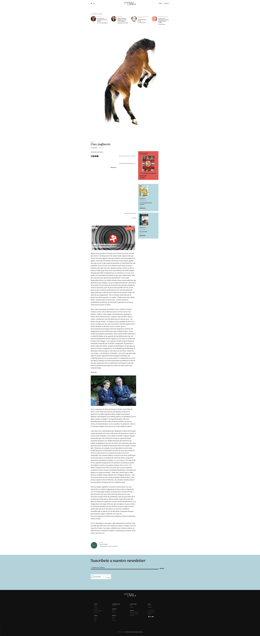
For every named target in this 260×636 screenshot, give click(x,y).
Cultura (95, 605)
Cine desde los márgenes (148, 173)
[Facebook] (92, 156)
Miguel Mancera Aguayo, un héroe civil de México (122, 20)
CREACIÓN (114, 608)
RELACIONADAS (109, 552)
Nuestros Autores (151, 612)
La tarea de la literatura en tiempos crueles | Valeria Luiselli (163, 20)
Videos (166, 16)
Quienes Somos (151, 610)
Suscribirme (150, 607)
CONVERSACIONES (116, 604)
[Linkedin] (95, 156)
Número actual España (134, 613)
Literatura (96, 612)
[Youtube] (153, 616)
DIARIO (95, 604)
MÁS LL (149, 604)
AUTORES (148, 552)
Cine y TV (99, 16)
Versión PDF (142, 208)
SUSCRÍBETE (166, 3)
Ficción (113, 612)
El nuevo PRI (143, 232)
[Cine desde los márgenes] (148, 164)
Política (95, 607)
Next (157, 166)
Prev (140, 166)
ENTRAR (160, 3)
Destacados (132, 615)
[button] (91, 3)
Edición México (143, 176)
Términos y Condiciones (129, 632)
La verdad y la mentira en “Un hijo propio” (102, 20)
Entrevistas (161, 16)
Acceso (149, 605)
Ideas (113, 618)
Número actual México (134, 612)
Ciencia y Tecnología (143, 16)
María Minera (104, 544)
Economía (120, 16)
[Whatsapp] (97, 156)
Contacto (150, 613)
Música (95, 620)
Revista (92, 141)
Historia (113, 617)
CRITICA (96, 615)
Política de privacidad (139, 632)
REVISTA (132, 610)
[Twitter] (94, 156)
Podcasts (132, 607)
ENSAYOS (114, 615)
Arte (95, 622)
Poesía (113, 610)
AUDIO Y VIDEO (133, 604)
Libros (95, 618)
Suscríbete (142, 178)
